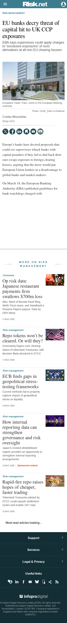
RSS (57, 582)
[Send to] (33, 131)
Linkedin (17, 582)
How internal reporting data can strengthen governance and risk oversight (21, 432)
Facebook (23, 582)
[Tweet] (5, 131)
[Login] (63, 4)
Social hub (50, 582)
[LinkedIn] (19, 131)
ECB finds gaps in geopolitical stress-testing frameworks (20, 381)
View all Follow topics (10, 582)
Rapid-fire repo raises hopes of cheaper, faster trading (22, 487)
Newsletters (30, 582)
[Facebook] (12, 131)
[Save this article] (26, 131)
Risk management (13, 13)
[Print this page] (40, 131)
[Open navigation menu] (3, 4)
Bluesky (37, 582)
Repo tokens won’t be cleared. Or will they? (22, 338)
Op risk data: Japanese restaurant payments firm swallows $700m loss (22, 288)
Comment (8, 275)
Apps (43, 582)
